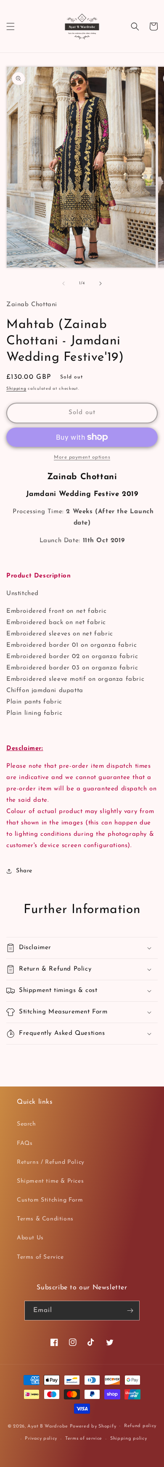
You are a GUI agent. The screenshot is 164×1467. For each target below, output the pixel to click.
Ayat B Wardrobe (47, 1426)
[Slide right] (100, 283)
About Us (30, 1238)
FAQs (24, 1143)
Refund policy (140, 1426)
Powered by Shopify (93, 1426)
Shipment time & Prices (50, 1181)
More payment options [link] (82, 457)
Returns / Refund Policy (51, 1162)
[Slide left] (63, 283)
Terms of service (83, 1438)
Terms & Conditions (45, 1219)
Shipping (16, 388)
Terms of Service (40, 1257)
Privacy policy (41, 1438)
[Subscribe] (130, 1310)
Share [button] (24, 871)
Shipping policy (128, 1438)
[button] (10, 26)
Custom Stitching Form (50, 1200)
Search (26, 1124)
